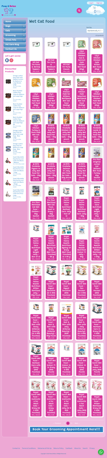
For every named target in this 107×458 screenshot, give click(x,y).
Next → (77, 423)
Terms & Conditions (29, 448)
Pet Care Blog (12, 45)
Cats (16, 31)
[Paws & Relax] (9, 10)
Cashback (69, 448)
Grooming (16, 36)
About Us (77, 448)
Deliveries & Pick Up (45, 448)
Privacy (92, 448)
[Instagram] (11, 60)
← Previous (57, 423)
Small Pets (16, 40)
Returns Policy (59, 448)
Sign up (99, 3)
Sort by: (89, 27)
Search (85, 448)
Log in (91, 3)
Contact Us (11, 49)
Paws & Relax (53, 453)
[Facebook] (7, 60)
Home (8, 22)
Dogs (16, 26)
